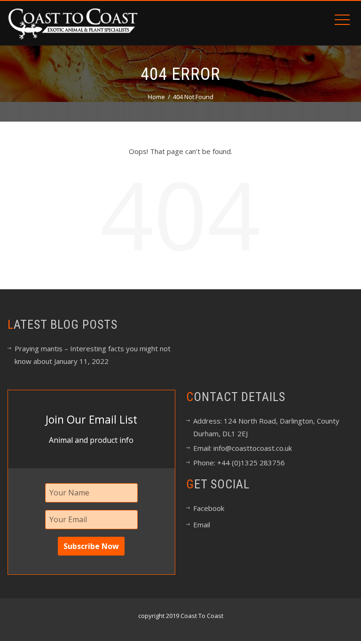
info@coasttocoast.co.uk (252, 448)
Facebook (208, 508)
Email (201, 524)
